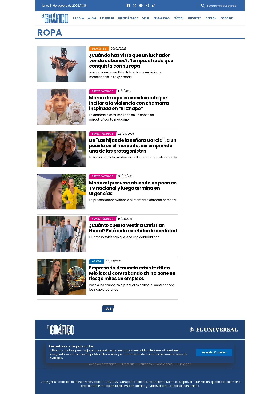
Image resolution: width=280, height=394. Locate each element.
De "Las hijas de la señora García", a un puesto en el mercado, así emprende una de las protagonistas (132, 145)
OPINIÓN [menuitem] (210, 18)
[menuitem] (127, 5)
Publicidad (184, 364)
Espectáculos (103, 91)
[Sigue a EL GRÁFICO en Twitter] (138, 375)
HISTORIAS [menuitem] (107, 18)
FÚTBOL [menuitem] (179, 18)
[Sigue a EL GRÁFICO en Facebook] (136, 375)
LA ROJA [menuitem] (78, 18)
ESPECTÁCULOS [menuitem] (128, 18)
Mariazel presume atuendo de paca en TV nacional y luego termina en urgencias (133, 188)
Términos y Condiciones (156, 364)
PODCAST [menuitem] (227, 18)
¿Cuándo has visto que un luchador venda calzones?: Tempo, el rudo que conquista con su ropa (131, 60)
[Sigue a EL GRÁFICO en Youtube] (144, 375)
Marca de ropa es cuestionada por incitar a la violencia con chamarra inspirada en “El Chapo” (129, 103)
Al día (97, 261)
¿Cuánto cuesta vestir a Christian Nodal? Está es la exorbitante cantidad (133, 228)
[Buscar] (203, 5)
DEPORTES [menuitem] (194, 18)
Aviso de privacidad (103, 364)
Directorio (128, 364)
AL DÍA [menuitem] (92, 18)
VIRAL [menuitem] (146, 18)
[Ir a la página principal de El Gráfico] (55, 18)
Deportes (99, 49)
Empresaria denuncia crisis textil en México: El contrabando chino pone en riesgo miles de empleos (132, 273)
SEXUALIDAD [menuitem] (162, 18)
